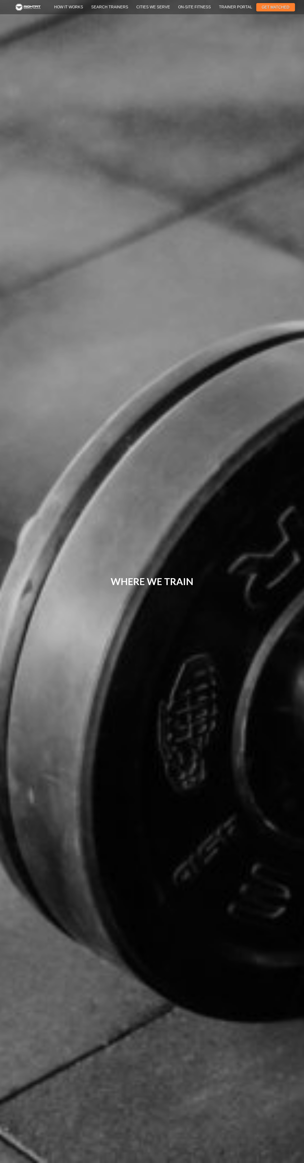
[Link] (28, 7)
